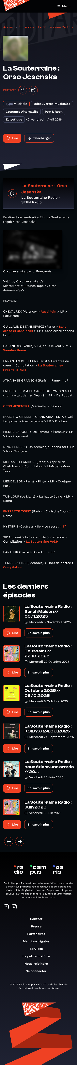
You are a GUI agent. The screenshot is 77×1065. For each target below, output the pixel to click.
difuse (55, 988)
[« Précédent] (8, 841)
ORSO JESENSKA (16, 406)
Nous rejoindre (36, 963)
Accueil (8, 27)
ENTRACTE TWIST (17, 511)
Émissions (26, 27)
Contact (36, 919)
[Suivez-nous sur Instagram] (14, 907)
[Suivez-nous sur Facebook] (6, 907)
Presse (36, 926)
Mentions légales (36, 941)
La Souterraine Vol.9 (42, 541)
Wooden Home (14, 350)
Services (36, 949)
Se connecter (36, 971)
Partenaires (36, 934)
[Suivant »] (19, 841)
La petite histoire (36, 956)
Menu (66, 6)
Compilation (12, 567)
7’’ (64, 526)
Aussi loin (48, 311)
